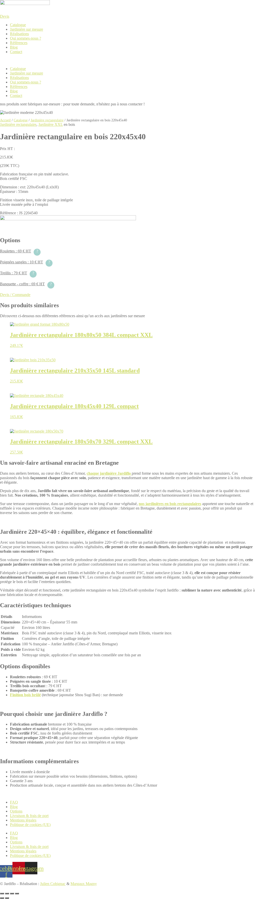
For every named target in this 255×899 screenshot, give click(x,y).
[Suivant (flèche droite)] (7, 898)
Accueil (5, 120)
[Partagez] (12, 893)
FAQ (14, 802)
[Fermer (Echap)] (17, 893)
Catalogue (18, 25)
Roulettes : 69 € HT (19, 251)
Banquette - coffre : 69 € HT (26, 284)
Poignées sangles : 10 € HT (25, 262)
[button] (127, 60)
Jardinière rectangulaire (47, 120)
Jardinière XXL (50, 124)
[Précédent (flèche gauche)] (2, 898)
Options (16, 811)
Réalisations (19, 34)
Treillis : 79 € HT (17, 273)
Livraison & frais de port (29, 816)
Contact (16, 52)
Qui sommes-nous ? (25, 38)
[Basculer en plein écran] (7, 893)
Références (18, 43)
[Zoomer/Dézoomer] (2, 893)
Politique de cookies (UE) (30, 825)
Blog (14, 47)
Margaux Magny (83, 884)
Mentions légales (23, 820)
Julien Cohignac (52, 884)
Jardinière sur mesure (26, 29)
